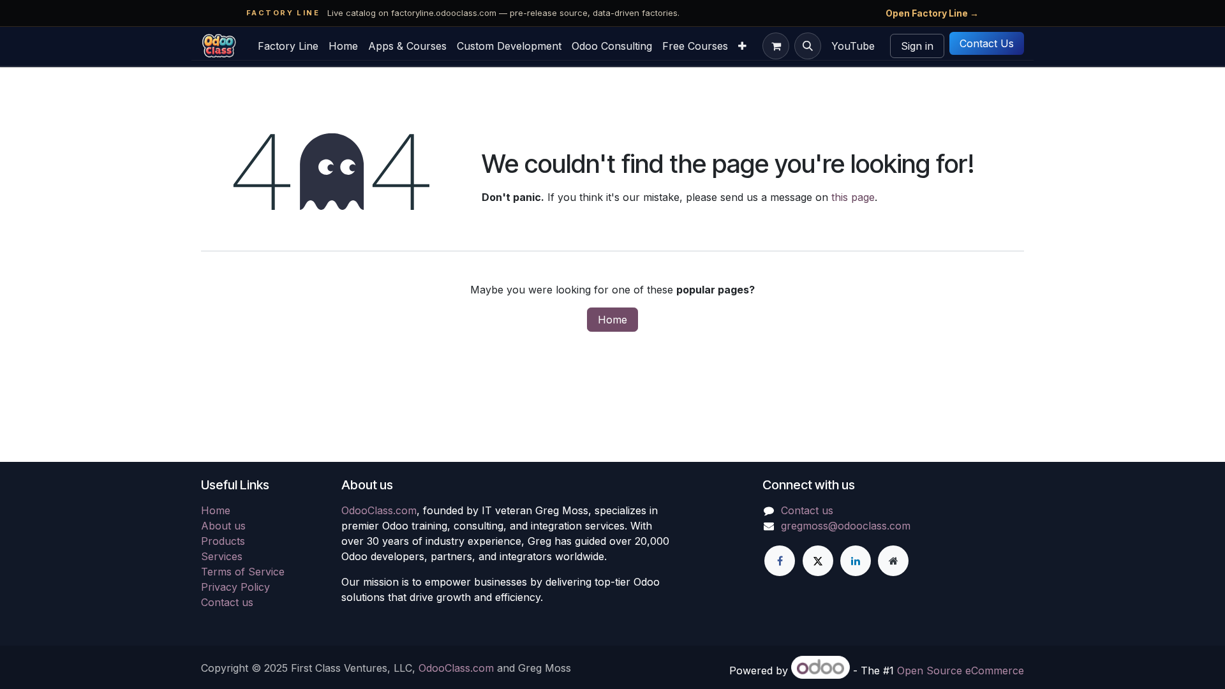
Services (221, 556)
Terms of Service (243, 571)
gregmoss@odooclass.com (845, 525)
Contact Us (987, 43)
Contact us (227, 602)
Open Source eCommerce (960, 670)
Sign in (917, 46)
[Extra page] (893, 560)
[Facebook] (779, 560)
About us (223, 525)
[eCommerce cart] (775, 46)
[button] (807, 46)
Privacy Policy (235, 587)
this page (853, 197)
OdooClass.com (379, 510)
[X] (818, 560)
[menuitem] (288, 46)
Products (223, 541)
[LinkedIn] (855, 560)
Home (612, 319)
